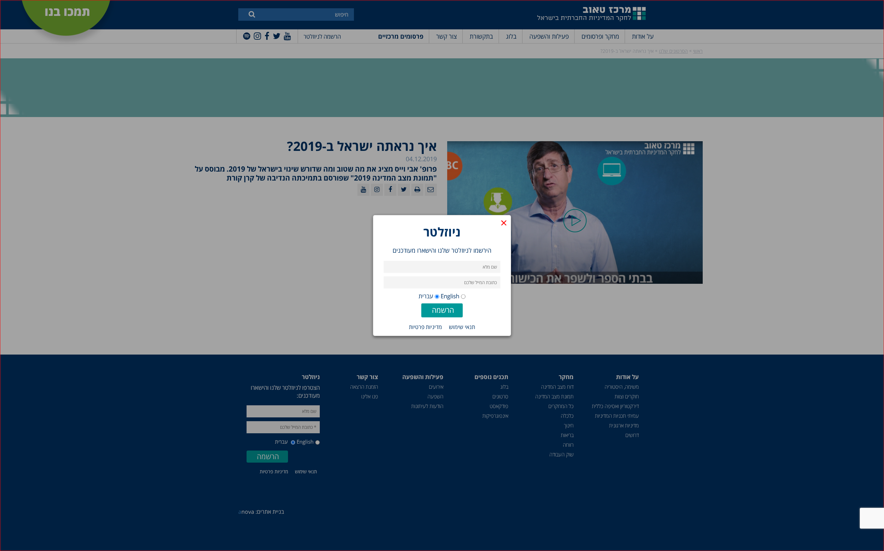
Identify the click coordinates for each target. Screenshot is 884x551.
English (450, 296)
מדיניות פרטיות (425, 327)
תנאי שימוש (462, 327)
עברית (426, 296)
